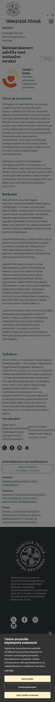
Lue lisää (8, 670)
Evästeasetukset (27, 687)
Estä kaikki (27, 678)
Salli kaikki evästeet (27, 695)
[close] (50, 633)
